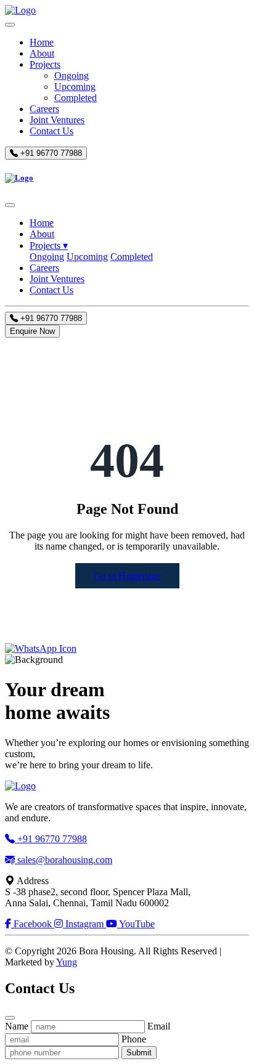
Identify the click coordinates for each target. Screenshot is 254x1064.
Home (42, 42)
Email (158, 1026)
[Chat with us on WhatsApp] (40, 648)
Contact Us (51, 131)
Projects (45, 64)
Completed (75, 97)
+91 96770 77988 (50, 153)
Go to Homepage (127, 576)
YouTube (136, 924)
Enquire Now (32, 331)
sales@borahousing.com (63, 860)
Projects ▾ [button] (49, 245)
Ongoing (71, 75)
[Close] (10, 205)
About (42, 53)
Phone (133, 1039)
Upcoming (75, 86)
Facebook (32, 924)
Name (16, 1026)
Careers (44, 109)
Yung (66, 962)
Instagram (84, 924)
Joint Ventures (57, 120)
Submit (139, 1052)
